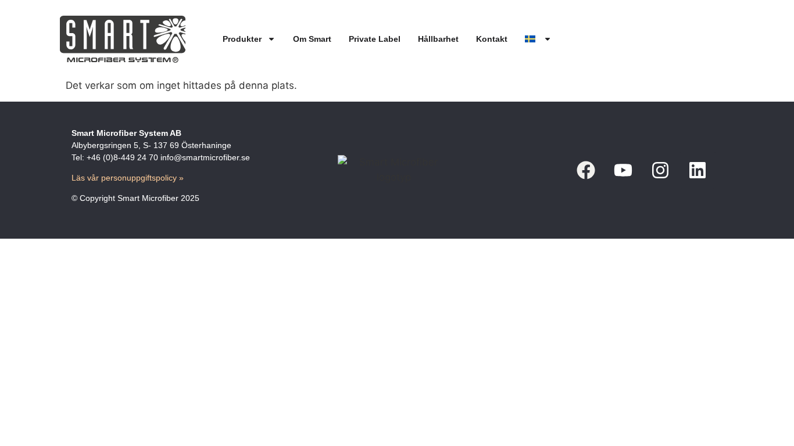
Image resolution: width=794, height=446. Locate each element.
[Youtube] (623, 170)
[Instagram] (660, 170)
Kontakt (491, 39)
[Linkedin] (697, 170)
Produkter (242, 39)
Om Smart (312, 39)
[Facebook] (586, 170)
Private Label (374, 39)
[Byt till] (538, 39)
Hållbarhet (438, 39)
